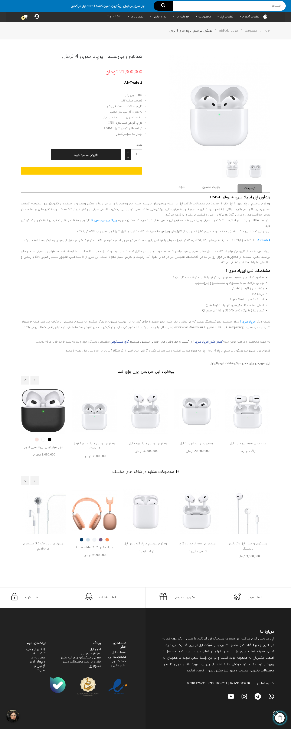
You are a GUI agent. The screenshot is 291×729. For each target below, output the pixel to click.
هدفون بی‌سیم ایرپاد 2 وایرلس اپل (145, 544)
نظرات (182, 187)
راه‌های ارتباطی (36, 649)
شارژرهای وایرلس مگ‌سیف (165, 231)
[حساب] (37, 17)
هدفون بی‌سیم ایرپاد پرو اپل (248, 443)
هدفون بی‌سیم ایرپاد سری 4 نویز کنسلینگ (94, 446)
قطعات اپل (119, 652)
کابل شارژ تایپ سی (114, 231)
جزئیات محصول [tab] (211, 187)
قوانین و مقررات (40, 668)
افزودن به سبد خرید (86, 155)
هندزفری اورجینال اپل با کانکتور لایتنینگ (248, 546)
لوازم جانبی (118, 665)
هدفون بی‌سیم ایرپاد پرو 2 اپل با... (145, 443)
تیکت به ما (38, 653)
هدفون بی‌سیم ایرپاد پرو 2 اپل (197, 544)
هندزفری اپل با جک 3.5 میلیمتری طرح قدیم (43, 546)
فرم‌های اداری (37, 662)
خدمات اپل (119, 661)
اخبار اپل (95, 649)
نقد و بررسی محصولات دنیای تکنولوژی (81, 664)
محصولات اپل (117, 657)
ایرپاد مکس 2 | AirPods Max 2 (94, 547)
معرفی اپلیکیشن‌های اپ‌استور (81, 657)
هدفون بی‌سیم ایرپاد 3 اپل (196, 443)
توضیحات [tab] (249, 188)
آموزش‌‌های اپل (91, 653)
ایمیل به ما (38, 657)
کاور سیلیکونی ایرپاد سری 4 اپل (43, 447)
